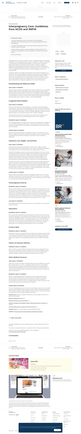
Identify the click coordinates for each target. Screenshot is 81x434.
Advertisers (44, 419)
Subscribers (44, 417)
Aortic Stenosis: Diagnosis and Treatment (38, 369)
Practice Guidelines (13, 23)
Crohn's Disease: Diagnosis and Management (39, 367)
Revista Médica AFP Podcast (67, 422)
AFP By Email (55, 417)
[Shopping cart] (73, 3)
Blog (54, 2)
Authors (43, 413)
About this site (11, 430)
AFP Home (33, 413)
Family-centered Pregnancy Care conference (62, 208)
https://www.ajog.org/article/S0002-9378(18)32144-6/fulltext (29, 311)
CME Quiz (59, 2)
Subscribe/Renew (56, 413)
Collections (33, 419)
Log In (10, 340)
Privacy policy (17, 430)
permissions (32, 406)
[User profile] (75, 3)
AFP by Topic (48, 2)
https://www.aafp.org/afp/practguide (17, 331)
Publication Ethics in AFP (67, 416)
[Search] (78, 3)
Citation (56, 101)
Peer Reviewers (44, 415)
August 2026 (34, 361)
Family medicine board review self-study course (63, 135)
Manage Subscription (56, 415)
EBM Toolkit (66, 424)
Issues (42, 2)
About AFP (65, 413)
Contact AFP (55, 419)
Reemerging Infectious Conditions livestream (61, 171)
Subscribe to (57, 378)
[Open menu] (3, 3)
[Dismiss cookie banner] (60, 424)
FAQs (64, 426)
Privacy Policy (53, 427)
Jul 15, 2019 (40, 16)
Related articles (58, 103)
